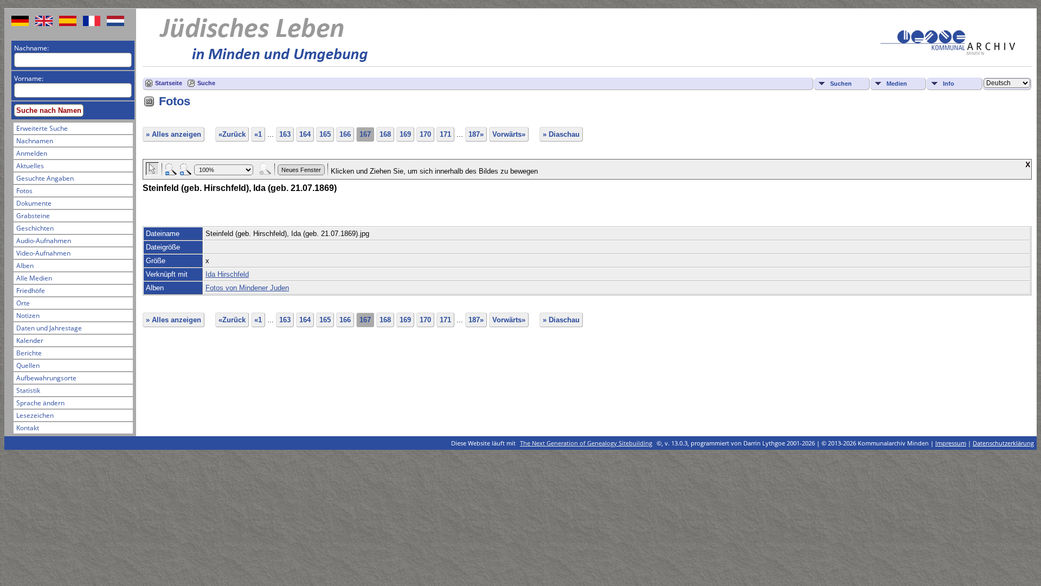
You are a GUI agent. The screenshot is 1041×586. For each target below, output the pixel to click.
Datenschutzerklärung (1003, 443)
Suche (206, 83)
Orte (23, 303)
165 (325, 134)
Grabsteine (33, 215)
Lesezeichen (35, 415)
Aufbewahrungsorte (46, 378)
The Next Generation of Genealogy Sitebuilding (586, 443)
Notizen (28, 315)
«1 (258, 134)
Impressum (950, 443)
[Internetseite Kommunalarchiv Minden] (948, 52)
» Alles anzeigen (173, 134)
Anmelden (31, 153)
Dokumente (34, 203)
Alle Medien (34, 278)
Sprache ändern (40, 402)
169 (405, 134)
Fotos (24, 190)
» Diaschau (561, 134)
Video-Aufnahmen (43, 253)
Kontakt (27, 427)
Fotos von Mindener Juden (247, 288)
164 (305, 134)
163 (285, 134)
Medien (896, 83)
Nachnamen (34, 140)
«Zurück (232, 134)
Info (948, 83)
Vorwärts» (508, 134)
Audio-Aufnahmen (43, 240)
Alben (25, 265)
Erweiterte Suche (42, 128)
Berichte (29, 353)
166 (345, 134)
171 (445, 134)
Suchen (841, 83)
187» (476, 134)
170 (425, 134)
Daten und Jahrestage (49, 328)
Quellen (28, 365)
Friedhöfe (30, 290)
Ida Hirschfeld (227, 274)
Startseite (168, 83)
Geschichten (35, 228)
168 (385, 134)
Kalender (29, 340)
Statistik (28, 390)
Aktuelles (30, 165)
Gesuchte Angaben (45, 178)
